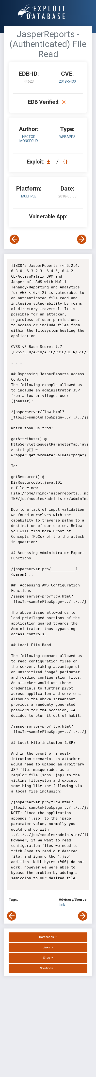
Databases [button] (47, 937)
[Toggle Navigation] (12, 12)
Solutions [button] (47, 968)
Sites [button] (47, 957)
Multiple (28, 196)
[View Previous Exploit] (14, 239)
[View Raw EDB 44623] (65, 162)
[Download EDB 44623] (50, 162)
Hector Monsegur (28, 139)
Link (62, 905)
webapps (67, 137)
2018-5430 (67, 81)
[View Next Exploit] (81, 239)
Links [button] (47, 947)
